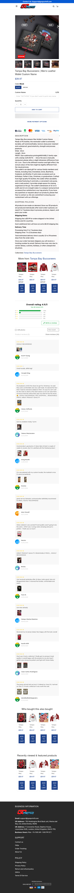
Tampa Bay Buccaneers (33, 253)
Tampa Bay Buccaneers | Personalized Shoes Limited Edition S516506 (32, 276)
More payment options (37, 122)
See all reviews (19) (37, 307)
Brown (25, 87)
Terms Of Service (21, 875)
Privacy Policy (20, 866)
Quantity (18, 101)
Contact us (19, 842)
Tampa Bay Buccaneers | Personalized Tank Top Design (21, 726)
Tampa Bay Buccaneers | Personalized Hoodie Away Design (54, 276)
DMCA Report (27, 884)
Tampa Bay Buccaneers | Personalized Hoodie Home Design (43, 276)
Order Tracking (20, 849)
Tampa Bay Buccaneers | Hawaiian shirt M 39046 (44, 726)
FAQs (17, 845)
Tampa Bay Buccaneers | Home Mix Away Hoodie (54, 726)
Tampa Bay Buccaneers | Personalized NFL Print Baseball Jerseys (21, 276)
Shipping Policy (20, 862)
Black (22, 84)
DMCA (17, 872)
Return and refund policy (24, 869)
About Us (18, 852)
